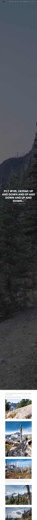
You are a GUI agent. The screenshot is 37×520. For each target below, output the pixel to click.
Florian (24, 203)
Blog (15, 1)
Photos (21, 1)
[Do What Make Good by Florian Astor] (3, 1)
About (13, 1)
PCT (20, 203)
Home (10, 1)
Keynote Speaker (25, 1)
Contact (32, 1)
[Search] (35, 1)
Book (29, 1)
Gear (18, 1)
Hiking (19, 203)
